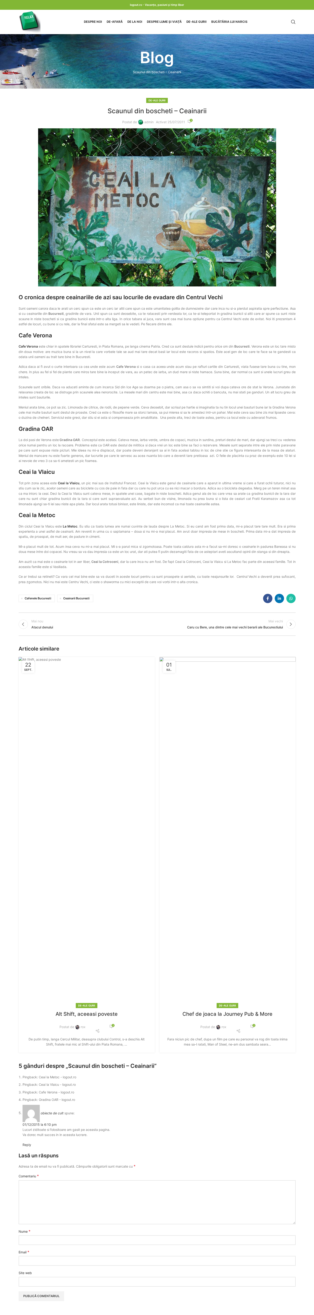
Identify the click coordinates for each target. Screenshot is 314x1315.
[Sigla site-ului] (29, 21)
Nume (24, 1231)
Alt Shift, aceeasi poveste (87, 1014)
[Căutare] (293, 22)
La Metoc (70, 526)
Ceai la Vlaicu (68, 483)
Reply (27, 1145)
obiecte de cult (52, 1113)
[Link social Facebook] (267, 598)
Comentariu (29, 1176)
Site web (25, 1273)
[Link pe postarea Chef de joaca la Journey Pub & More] (227, 831)
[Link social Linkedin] (279, 598)
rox (83, 1027)
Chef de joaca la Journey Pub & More (227, 1014)
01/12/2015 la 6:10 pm (40, 1124)
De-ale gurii (157, 100)
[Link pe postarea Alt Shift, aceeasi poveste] (87, 831)
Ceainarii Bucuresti (76, 598)
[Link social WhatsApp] (291, 598)
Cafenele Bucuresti (38, 598)
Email (24, 1252)
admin (149, 122)
